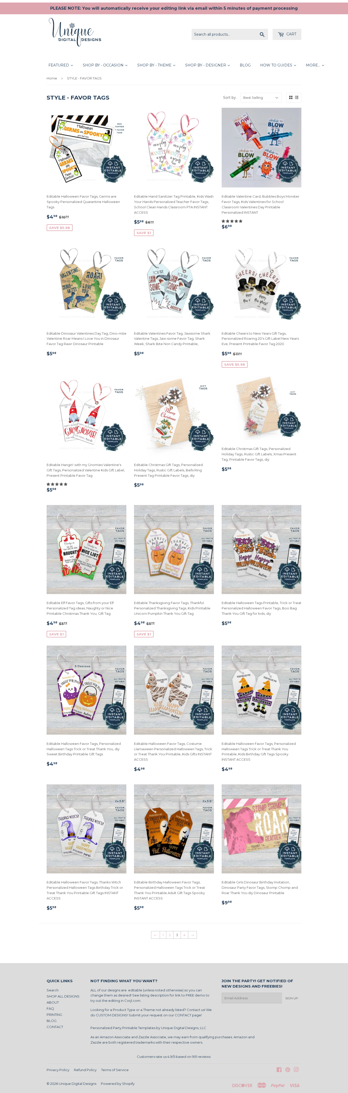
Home (52, 78)
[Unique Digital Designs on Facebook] (279, 1070)
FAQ (50, 1008)
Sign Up (291, 998)
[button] (232, 221)
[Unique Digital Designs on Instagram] (296, 1070)
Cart (290, 34)
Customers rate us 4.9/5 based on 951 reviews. (174, 1057)
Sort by (229, 97)
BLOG (52, 1021)
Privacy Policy (58, 1070)
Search (53, 990)
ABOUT (53, 1002)
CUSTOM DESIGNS (111, 1015)
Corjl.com (132, 1001)
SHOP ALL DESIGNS (63, 996)
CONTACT (55, 1027)
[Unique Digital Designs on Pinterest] (287, 1070)
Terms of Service (115, 1070)
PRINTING (54, 1015)
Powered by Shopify (118, 1084)
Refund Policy (85, 1070)
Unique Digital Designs (77, 1084)
